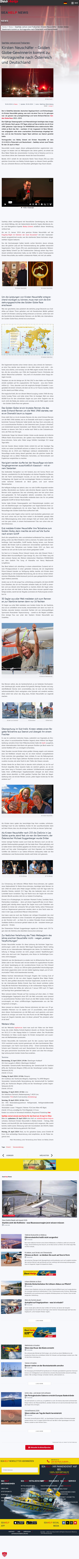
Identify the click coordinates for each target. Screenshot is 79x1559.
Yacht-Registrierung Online (69, 1503)
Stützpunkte (6, 1491)
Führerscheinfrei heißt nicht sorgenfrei (41, 1236)
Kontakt (4, 1494)
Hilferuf (64, 1489)
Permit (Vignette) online (67, 1498)
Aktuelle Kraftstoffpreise (67, 1513)
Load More (39, 1320)
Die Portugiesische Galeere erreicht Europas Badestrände (49, 1394)
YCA (11, 1097)
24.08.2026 (7, 1225)
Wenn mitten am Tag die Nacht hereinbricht (43, 1412)
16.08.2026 (29, 1286)
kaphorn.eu (18, 1027)
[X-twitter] (67, 1522)
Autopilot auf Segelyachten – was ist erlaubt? (44, 1301)
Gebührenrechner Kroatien (67, 1493)
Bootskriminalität (48, 1497)
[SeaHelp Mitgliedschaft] (39, 1275)
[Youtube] (75, 1522)
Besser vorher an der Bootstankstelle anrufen (44, 1364)
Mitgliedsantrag (28, 1486)
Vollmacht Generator (65, 1508)
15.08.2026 (29, 1304)
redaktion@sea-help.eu (45, 1118)
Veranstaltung (11, 17)
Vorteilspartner (28, 1502)
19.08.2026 (29, 1257)
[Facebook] (63, 1522)
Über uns (4, 1488)
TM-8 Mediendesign (46, 1533)
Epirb (44, 743)
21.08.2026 (29, 1239)
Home (4, 27)
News (4, 21)
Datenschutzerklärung (20, 1533)
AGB (19, 1531)
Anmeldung (32, 1097)
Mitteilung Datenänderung (27, 1495)
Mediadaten (6, 1497)
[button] (4, 1554)
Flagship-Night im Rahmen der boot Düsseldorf (19, 235)
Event (3, 17)
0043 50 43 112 (55, 1460)
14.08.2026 (29, 1350)
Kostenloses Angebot (46, 1493)
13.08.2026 (29, 1367)
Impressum (27, 1531)
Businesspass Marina (29, 1499)
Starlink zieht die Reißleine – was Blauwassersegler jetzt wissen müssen (33, 1221)
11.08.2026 (29, 1415)
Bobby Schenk (28, 226)
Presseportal (6, 1501)
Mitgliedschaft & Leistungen (28, 1490)
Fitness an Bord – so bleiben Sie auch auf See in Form (47, 1254)
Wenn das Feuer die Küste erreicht (39, 1347)
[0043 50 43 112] (48, 1461)
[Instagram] (71, 1522)
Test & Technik (9, 1215)
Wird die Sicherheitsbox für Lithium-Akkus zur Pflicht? (48, 1283)
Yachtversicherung (49, 1486)
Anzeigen (51, 106)
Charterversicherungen (49, 1489)
